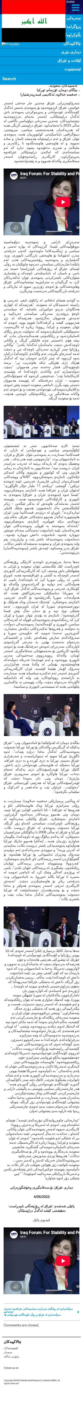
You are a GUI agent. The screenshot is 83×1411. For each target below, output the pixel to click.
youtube (41, 1368)
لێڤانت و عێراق (69, 61)
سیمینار (8, 1352)
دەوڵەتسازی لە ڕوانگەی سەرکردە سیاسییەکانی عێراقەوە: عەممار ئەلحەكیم (38, 1310)
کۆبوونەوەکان (11, 1348)
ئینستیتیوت (72, 69)
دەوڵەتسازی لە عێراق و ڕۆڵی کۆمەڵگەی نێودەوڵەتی (34, 1315)
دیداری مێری (71, 52)
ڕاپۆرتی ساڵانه (11, 1356)
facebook (32, 1369)
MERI (13, 7)
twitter (24, 1369)
